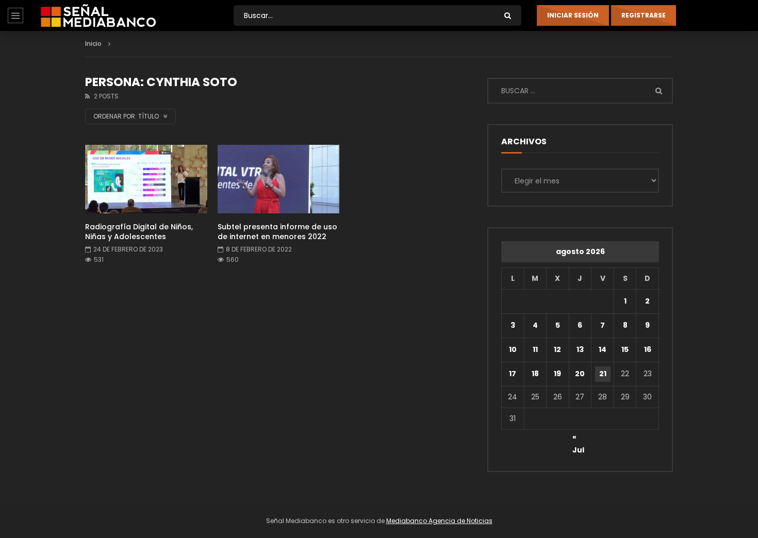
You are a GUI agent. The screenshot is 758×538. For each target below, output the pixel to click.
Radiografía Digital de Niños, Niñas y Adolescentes (139, 232)
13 (580, 349)
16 (647, 349)
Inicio (93, 43)
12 (557, 349)
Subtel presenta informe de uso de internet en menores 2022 (277, 232)
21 (602, 373)
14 (602, 349)
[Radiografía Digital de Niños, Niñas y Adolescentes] (146, 179)
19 (557, 373)
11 (535, 349)
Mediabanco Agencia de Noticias (439, 520)
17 (512, 373)
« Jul (578, 438)
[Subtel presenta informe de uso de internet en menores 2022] (279, 179)
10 (513, 349)
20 (580, 373)
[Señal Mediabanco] (98, 15)
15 (625, 349)
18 (535, 373)
